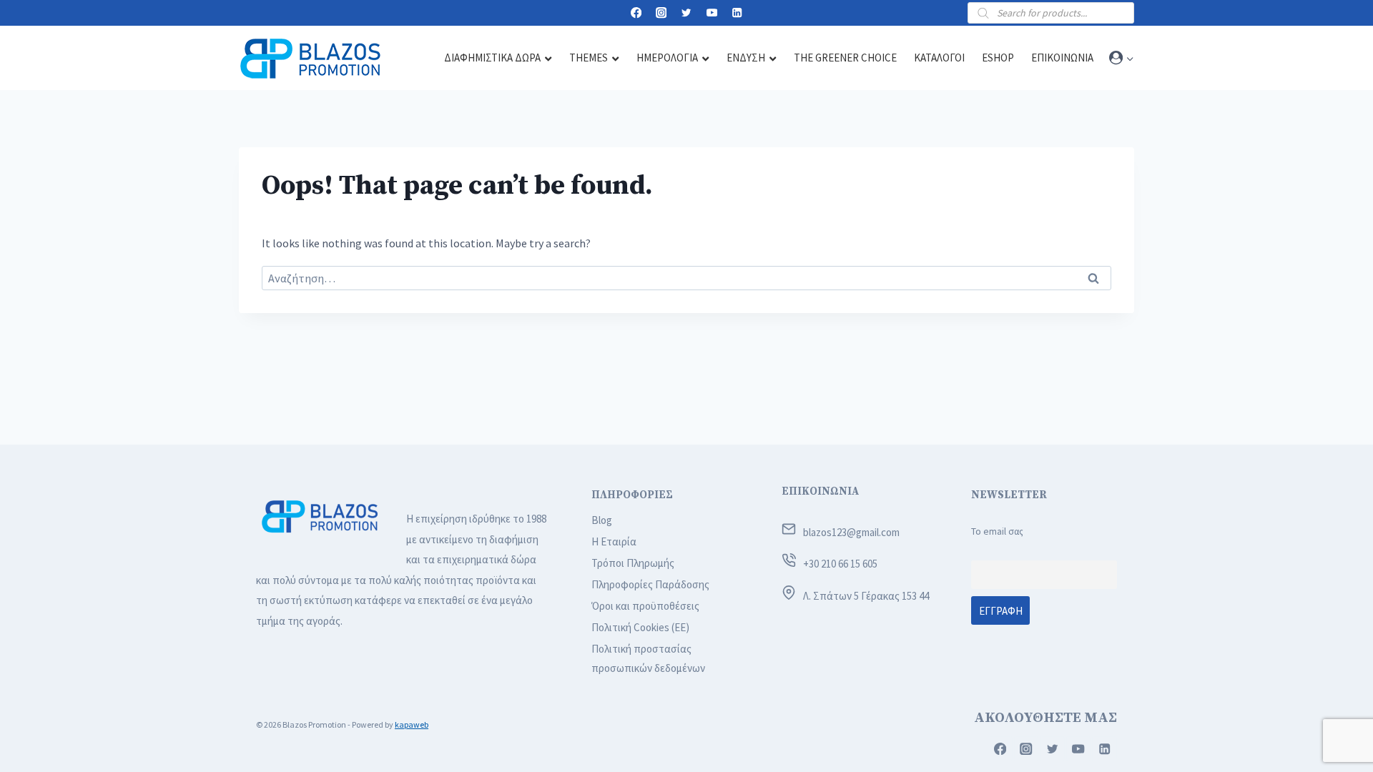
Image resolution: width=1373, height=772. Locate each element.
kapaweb (411, 724)
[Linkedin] (737, 13)
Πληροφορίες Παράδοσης (650, 584)
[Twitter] (687, 13)
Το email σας (997, 531)
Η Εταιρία (613, 541)
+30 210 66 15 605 (840, 563)
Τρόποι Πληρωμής (632, 563)
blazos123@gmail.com (851, 532)
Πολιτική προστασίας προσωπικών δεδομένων (648, 658)
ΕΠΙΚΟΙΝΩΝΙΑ (820, 491)
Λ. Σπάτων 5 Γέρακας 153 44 (866, 596)
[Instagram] (661, 13)
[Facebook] (636, 13)
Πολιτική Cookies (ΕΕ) (640, 627)
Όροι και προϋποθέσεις (645, 606)
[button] (1129, 58)
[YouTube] (712, 13)
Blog (601, 520)
